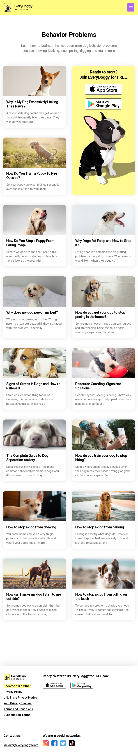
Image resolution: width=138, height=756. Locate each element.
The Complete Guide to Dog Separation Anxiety (27, 457)
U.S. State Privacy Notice (20, 697)
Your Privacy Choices (18, 703)
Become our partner (17, 686)
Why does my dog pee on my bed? (32, 312)
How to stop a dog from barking (99, 527)
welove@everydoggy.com (21, 745)
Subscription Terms (17, 715)
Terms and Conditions (18, 709)
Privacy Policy (13, 692)
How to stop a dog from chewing (31, 527)
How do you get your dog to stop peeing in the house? (100, 314)
